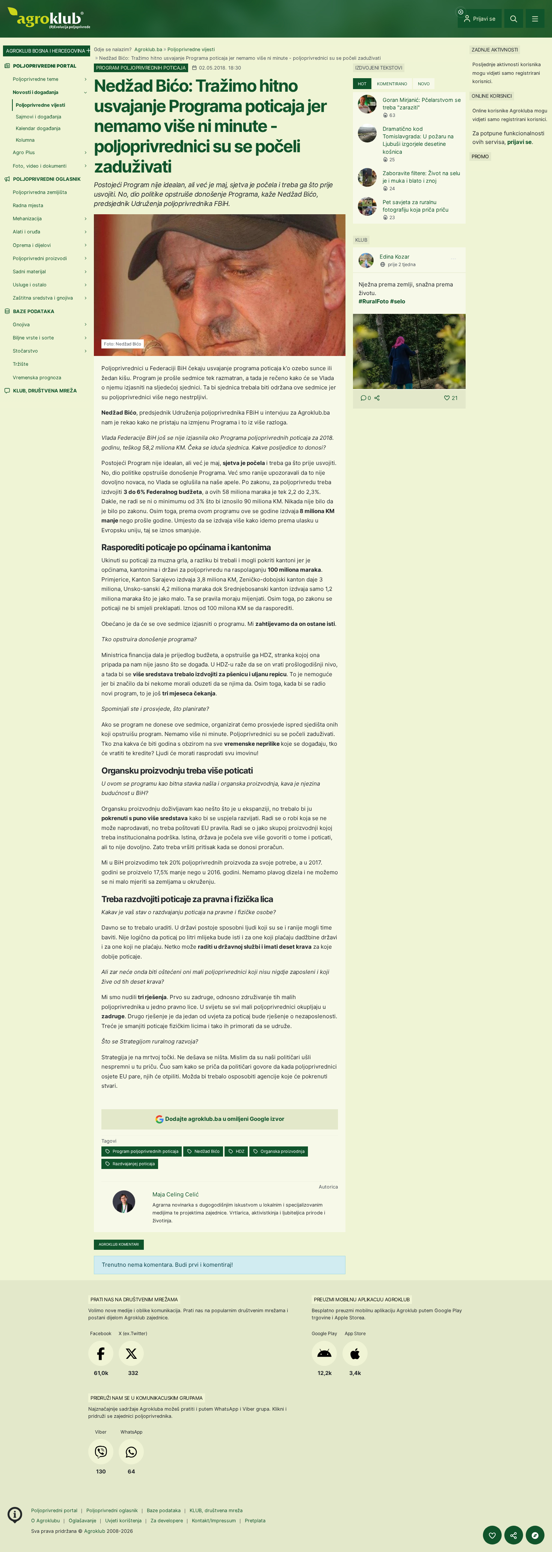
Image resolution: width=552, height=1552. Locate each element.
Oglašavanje (82, 1520)
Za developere (167, 1520)
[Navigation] (535, 18)
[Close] (513, 18)
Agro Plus (24, 152)
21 (455, 398)
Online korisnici (491, 96)
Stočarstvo (25, 351)
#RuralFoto (374, 301)
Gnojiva (21, 324)
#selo (397, 301)
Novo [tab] (424, 83)
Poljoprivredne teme (35, 79)
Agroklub (94, 1531)
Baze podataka (33, 311)
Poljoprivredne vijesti (191, 49)
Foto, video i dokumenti (39, 166)
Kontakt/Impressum (214, 1520)
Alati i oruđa (26, 232)
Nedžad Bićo (206, 1151)
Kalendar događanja (38, 128)
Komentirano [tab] (392, 83)
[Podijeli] (513, 1535)
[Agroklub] (49, 17)
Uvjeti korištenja (123, 1520)
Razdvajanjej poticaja (133, 1163)
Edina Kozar (394, 256)
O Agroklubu (45, 1520)
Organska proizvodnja (282, 1151)
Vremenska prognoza (37, 377)
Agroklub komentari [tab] (119, 1244)
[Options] (453, 259)
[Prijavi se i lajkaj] (492, 1535)
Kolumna (25, 140)
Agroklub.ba (148, 49)
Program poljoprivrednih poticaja (145, 1151)
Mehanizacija (27, 218)
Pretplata (255, 1520)
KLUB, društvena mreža (44, 391)
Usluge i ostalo (30, 285)
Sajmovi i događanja (38, 117)
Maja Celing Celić (175, 1194)
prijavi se (519, 141)
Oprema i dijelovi (32, 245)
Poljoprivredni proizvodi (40, 258)
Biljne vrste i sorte (33, 338)
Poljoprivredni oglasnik (46, 179)
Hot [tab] (362, 83)
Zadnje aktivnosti (495, 50)
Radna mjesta (28, 205)
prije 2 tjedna (402, 264)
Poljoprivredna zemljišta (40, 192)
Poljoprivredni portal (55, 1510)
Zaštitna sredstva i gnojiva (43, 298)
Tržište (20, 364)
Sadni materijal (29, 271)
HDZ (239, 1151)
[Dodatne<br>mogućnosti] (535, 1535)
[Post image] (409, 350)
